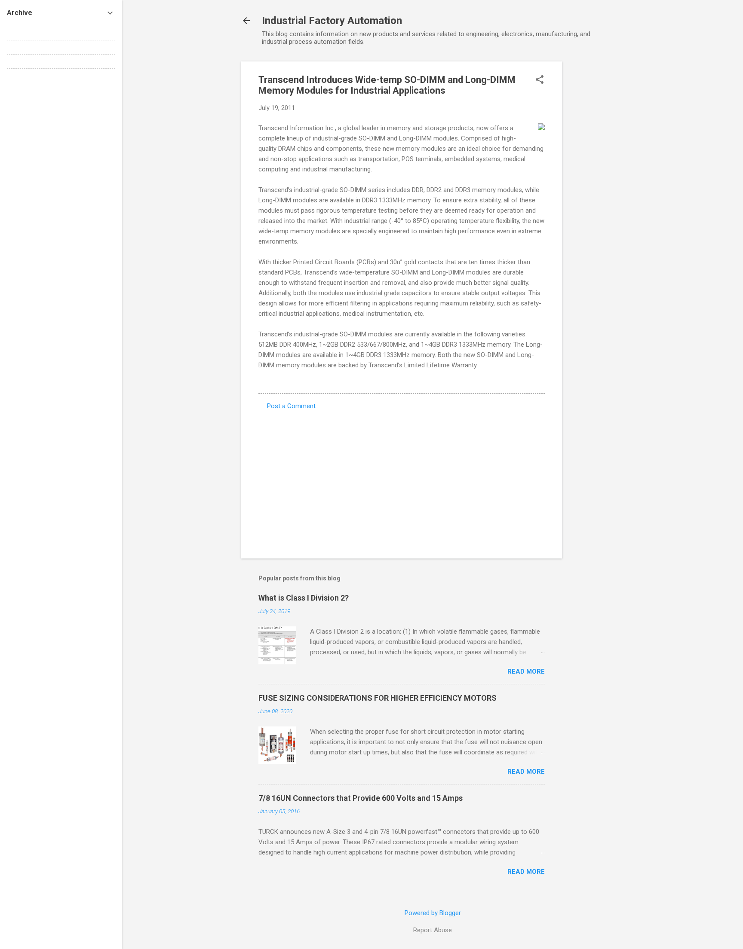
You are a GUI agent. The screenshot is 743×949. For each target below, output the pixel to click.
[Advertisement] (596, 190)
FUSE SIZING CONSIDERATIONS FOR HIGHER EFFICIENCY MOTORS (377, 697)
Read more (526, 671)
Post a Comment (291, 406)
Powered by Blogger (433, 913)
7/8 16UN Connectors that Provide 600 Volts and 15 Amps (360, 798)
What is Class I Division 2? (303, 597)
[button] (539, 80)
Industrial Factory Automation (332, 21)
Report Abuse (432, 930)
